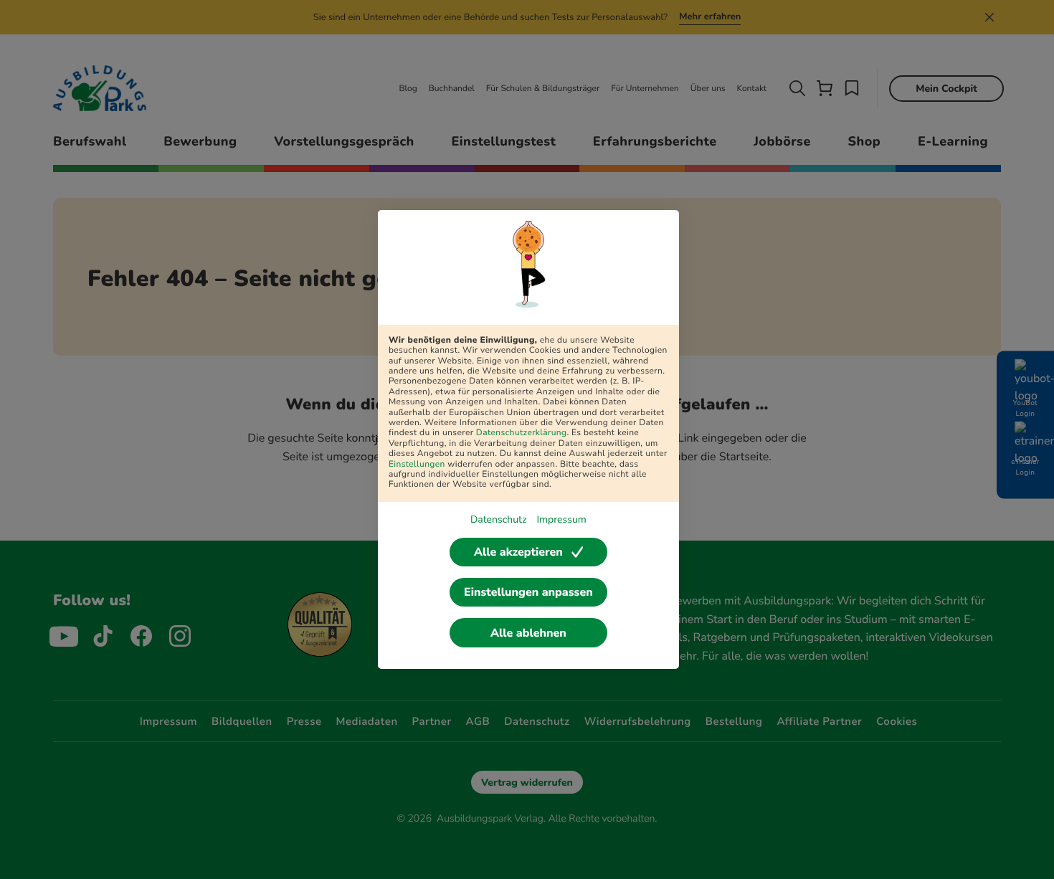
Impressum (561, 519)
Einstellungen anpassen (528, 592)
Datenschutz (498, 519)
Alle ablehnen (528, 633)
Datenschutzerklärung (521, 433)
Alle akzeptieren (518, 552)
